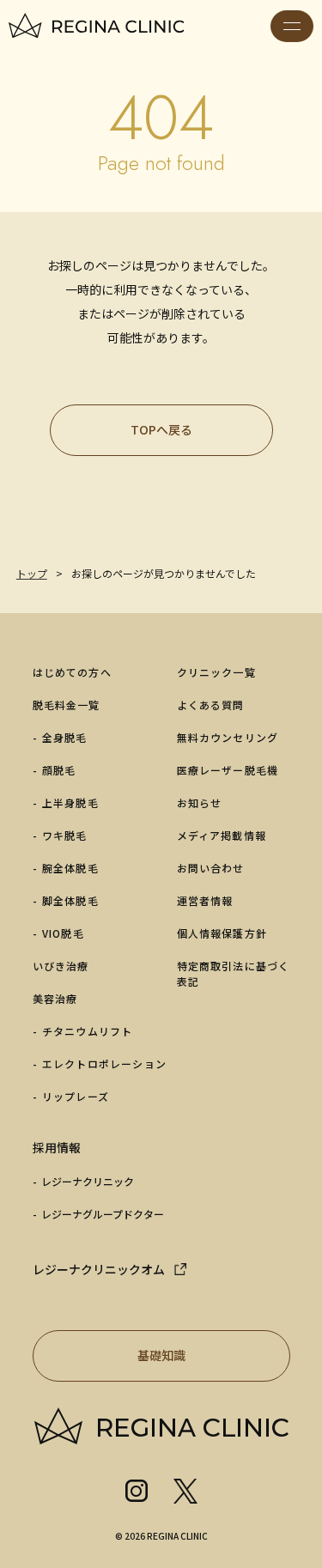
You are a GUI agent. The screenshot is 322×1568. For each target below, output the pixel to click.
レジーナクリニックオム (99, 1269)
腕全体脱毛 (70, 867)
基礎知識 (161, 1355)
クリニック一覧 (216, 672)
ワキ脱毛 (65, 835)
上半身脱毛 (70, 802)
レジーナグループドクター (102, 1213)
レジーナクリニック (87, 1181)
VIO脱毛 (63, 933)
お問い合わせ (211, 867)
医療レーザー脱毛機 (228, 770)
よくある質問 (211, 704)
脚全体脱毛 (70, 900)
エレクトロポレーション (104, 1063)
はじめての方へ (72, 672)
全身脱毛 (65, 737)
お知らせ (199, 802)
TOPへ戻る (161, 429)
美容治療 (55, 998)
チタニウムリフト (87, 1031)
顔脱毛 (59, 770)
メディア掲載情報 (222, 835)
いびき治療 (61, 965)
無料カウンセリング (228, 737)
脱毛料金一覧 (66, 704)
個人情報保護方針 (222, 933)
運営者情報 (205, 900)
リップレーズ (75, 1096)
